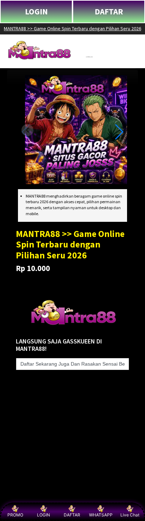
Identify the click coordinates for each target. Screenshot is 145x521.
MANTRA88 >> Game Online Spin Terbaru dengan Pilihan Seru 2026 (72, 28)
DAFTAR (109, 11)
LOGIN (36, 11)
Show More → (23, 496)
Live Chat (129, 514)
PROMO (15, 514)
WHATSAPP (101, 514)
